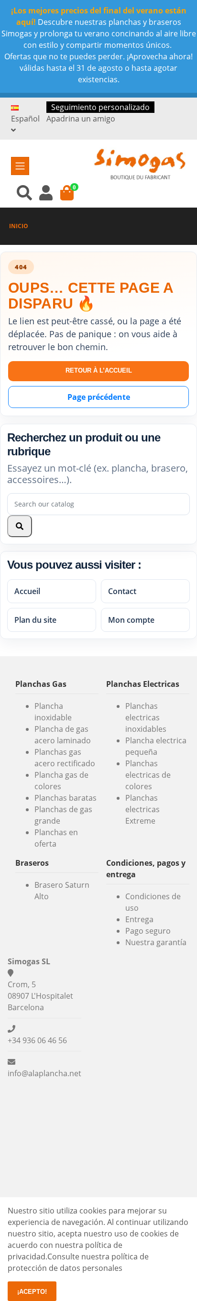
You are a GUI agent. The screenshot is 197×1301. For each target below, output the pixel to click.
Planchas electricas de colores (148, 775)
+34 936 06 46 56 (37, 1040)
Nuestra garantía (155, 942)
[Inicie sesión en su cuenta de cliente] (45, 192)
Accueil (27, 591)
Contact (122, 591)
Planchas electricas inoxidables (145, 717)
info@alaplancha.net (44, 1073)
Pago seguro (148, 931)
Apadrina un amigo (80, 118)
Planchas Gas (40, 684)
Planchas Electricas (142, 684)
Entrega (139, 919)
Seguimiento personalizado (100, 107)
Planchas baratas (65, 798)
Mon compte (131, 620)
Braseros (32, 863)
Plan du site (35, 620)
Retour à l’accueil (99, 370)
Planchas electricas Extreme (142, 809)
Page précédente (98, 397)
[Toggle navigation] (20, 166)
